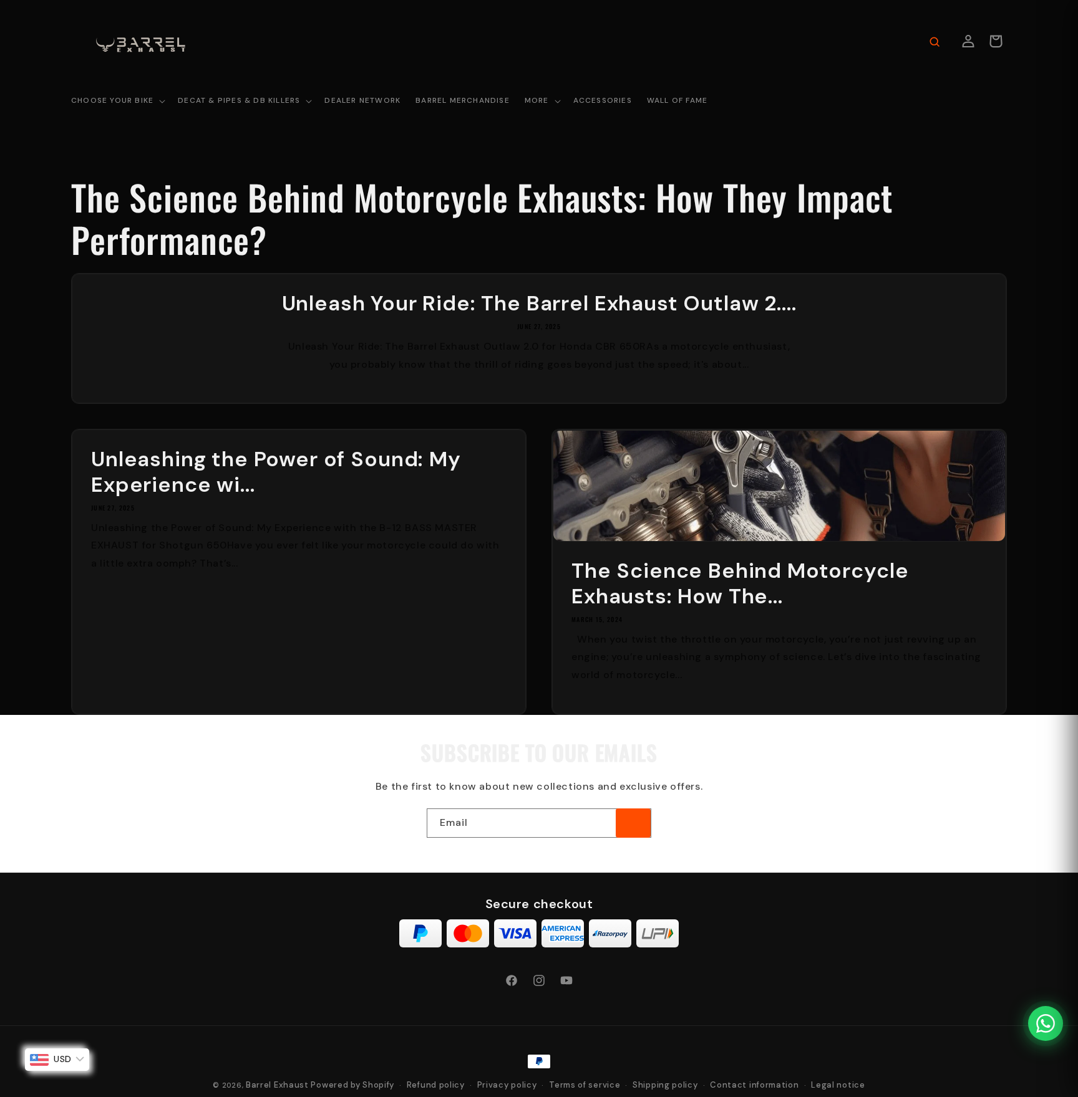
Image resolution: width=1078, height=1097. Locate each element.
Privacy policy (507, 1085)
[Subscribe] (633, 823)
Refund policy (436, 1085)
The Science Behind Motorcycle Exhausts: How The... (739, 584)
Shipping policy (665, 1085)
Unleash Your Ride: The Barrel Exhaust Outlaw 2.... (539, 304)
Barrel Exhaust (277, 1085)
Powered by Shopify (352, 1085)
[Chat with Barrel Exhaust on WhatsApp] (1045, 1023)
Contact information (754, 1085)
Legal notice (838, 1085)
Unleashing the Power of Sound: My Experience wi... (276, 472)
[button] (117, 101)
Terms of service (584, 1085)
